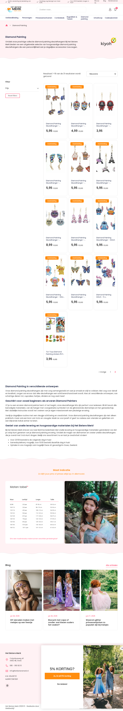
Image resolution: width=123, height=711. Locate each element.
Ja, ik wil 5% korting (57, 676)
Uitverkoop (98, 18)
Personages (27, 18)
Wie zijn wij (96, 2)
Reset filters (12, 96)
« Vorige (102, 372)
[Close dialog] (117, 648)
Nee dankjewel (58, 684)
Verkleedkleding (11, 18)
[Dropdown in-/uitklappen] (19, 17)
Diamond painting (84, 18)
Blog (104, 1)
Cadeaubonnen (111, 18)
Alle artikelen (112, 565)
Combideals (59, 18)
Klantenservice (113, 1)
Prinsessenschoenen (44, 18)
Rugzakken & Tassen (72, 18)
